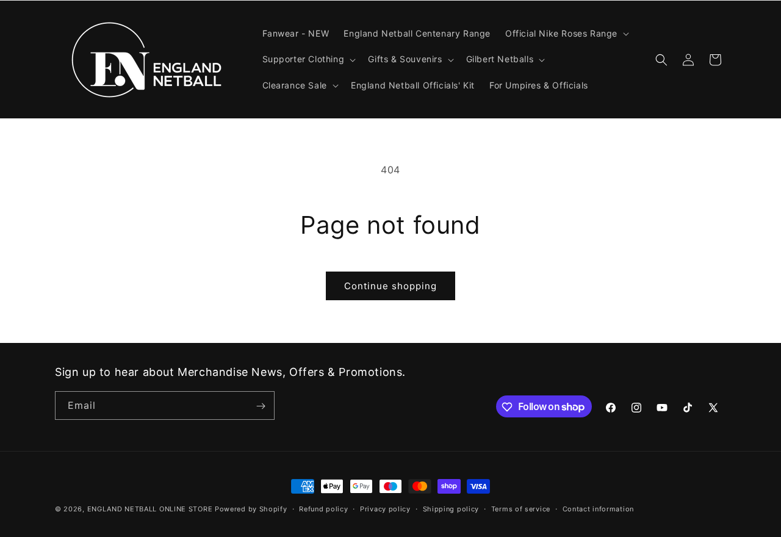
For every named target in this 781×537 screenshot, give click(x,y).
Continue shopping (390, 286)
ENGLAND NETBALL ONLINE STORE (150, 509)
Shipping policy (451, 508)
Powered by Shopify (251, 509)
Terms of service (520, 508)
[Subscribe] (260, 406)
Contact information (598, 508)
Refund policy (323, 508)
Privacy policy (385, 508)
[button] (566, 33)
